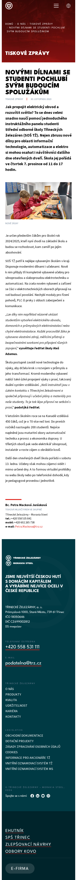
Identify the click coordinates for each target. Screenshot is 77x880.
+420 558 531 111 (22, 647)
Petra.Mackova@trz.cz (29, 526)
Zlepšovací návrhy (28, 845)
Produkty (13, 694)
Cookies (11, 752)
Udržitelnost (16, 705)
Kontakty (13, 716)
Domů (9, 24)
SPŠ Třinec (17, 838)
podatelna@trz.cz (23, 663)
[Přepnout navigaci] (56, 6)
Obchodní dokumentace (24, 735)
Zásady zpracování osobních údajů (32, 747)
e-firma (20, 869)
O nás (21, 24)
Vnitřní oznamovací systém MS (29, 769)
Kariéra (11, 711)
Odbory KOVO (20, 852)
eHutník (14, 831)
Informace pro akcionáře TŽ (27, 758)
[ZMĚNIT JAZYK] (68, 6)
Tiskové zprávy (41, 24)
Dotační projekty (19, 741)
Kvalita (11, 700)
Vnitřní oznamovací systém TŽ (28, 763)
